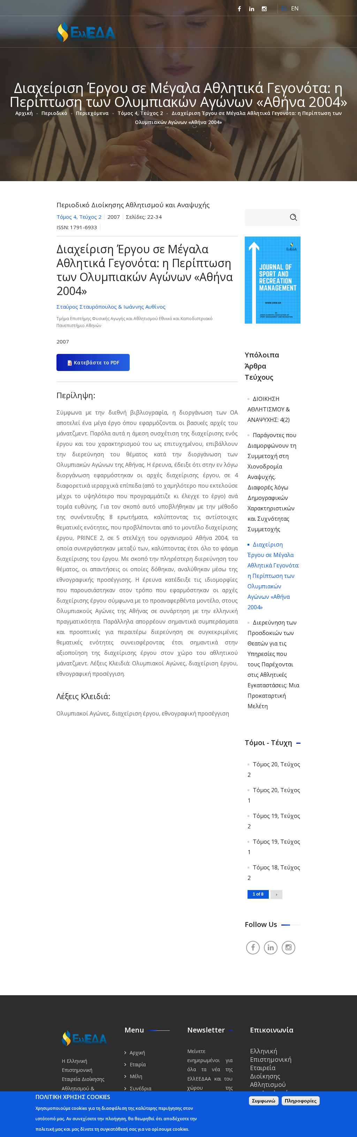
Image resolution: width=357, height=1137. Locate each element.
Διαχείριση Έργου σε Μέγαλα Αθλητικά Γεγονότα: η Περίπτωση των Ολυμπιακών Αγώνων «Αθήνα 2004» (273, 576)
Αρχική (24, 113)
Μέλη (136, 1076)
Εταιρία (138, 1064)
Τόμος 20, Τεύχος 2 (274, 769)
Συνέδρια (140, 1088)
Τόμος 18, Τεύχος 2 (274, 873)
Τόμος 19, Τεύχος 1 (274, 847)
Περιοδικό (54, 113)
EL (284, 8)
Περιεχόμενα (92, 113)
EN (295, 8)
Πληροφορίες (301, 1101)
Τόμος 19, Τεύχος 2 (274, 821)
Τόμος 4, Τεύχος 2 (140, 113)
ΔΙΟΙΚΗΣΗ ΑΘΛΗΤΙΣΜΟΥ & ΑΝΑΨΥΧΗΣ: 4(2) (269, 409)
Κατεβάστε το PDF (96, 362)
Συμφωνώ (263, 1101)
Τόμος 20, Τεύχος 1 (274, 795)
